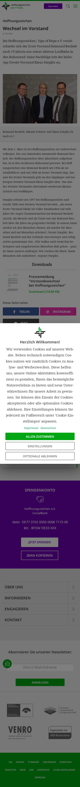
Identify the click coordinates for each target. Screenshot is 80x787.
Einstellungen (40, 446)
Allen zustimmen (40, 437)
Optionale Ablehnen (40, 456)
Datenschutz (48, 428)
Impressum (31, 428)
